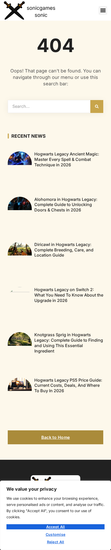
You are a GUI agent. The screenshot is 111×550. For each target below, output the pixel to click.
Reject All (55, 542)
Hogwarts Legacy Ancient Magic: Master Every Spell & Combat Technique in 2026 (66, 159)
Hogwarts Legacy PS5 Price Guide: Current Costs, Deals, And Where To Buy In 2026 (68, 385)
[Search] (96, 106)
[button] (103, 10)
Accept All (55, 526)
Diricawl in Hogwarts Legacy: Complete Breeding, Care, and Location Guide (63, 250)
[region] (55, 515)
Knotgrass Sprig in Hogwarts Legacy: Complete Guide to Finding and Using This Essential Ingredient (68, 342)
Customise (56, 534)
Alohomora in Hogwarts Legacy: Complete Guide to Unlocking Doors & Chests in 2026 (65, 205)
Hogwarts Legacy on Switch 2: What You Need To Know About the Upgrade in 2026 (68, 295)
